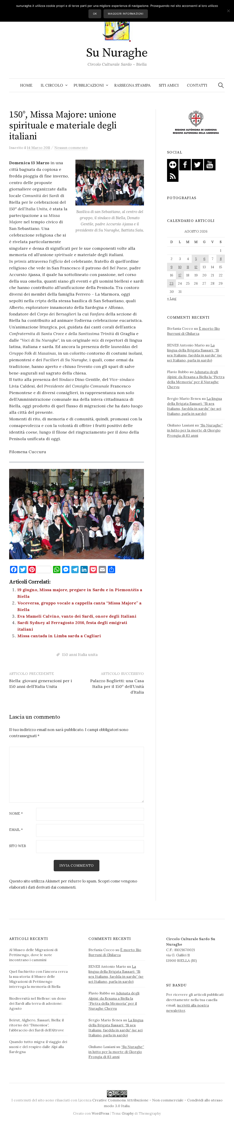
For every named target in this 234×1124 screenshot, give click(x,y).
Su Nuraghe (117, 53)
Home (26, 85)
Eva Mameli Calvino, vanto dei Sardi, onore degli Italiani (76, 616)
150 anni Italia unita (80, 654)
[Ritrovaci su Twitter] (197, 164)
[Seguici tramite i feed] (172, 175)
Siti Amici (169, 85)
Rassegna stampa (132, 85)
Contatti (197, 85)
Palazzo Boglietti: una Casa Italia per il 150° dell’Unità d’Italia (117, 686)
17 (179, 275)
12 (195, 267)
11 (188, 267)
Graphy (128, 1113)
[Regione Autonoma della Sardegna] (196, 122)
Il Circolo (52, 85)
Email (16, 830)
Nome (16, 813)
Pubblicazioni (89, 85)
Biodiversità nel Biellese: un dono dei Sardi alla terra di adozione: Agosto (37, 1003)
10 (179, 267)
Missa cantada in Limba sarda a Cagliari (59, 635)
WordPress (100, 1113)
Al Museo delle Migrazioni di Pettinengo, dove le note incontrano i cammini (33, 954)
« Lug (171, 298)
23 (171, 283)
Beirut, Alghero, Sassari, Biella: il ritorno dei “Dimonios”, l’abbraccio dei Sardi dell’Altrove (36, 1025)
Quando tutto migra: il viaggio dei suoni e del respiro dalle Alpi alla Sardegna (38, 1046)
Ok (95, 13)
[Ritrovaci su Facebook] (185, 164)
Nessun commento (71, 147)
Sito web (17, 846)
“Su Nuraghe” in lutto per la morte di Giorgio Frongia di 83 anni (195, 430)
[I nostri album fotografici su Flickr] (172, 164)
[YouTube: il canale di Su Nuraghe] (209, 164)
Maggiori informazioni (125, 13)
